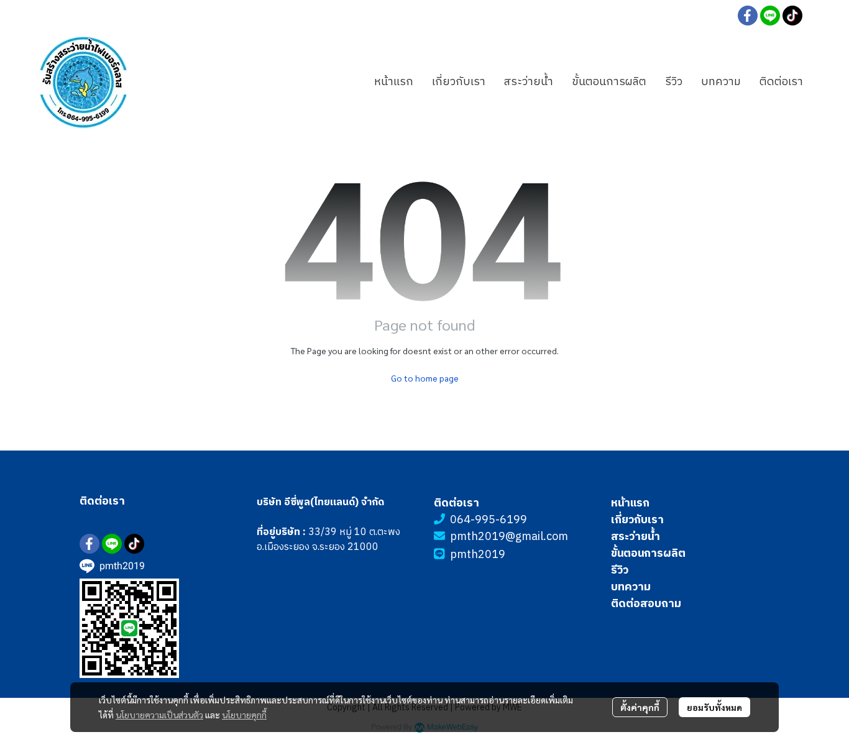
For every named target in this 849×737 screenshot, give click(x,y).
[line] (770, 15)
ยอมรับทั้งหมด (714, 707)
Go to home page (425, 377)
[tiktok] (792, 15)
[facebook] (748, 15)
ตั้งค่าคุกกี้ (639, 707)
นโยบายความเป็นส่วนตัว (159, 714)
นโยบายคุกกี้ (244, 714)
